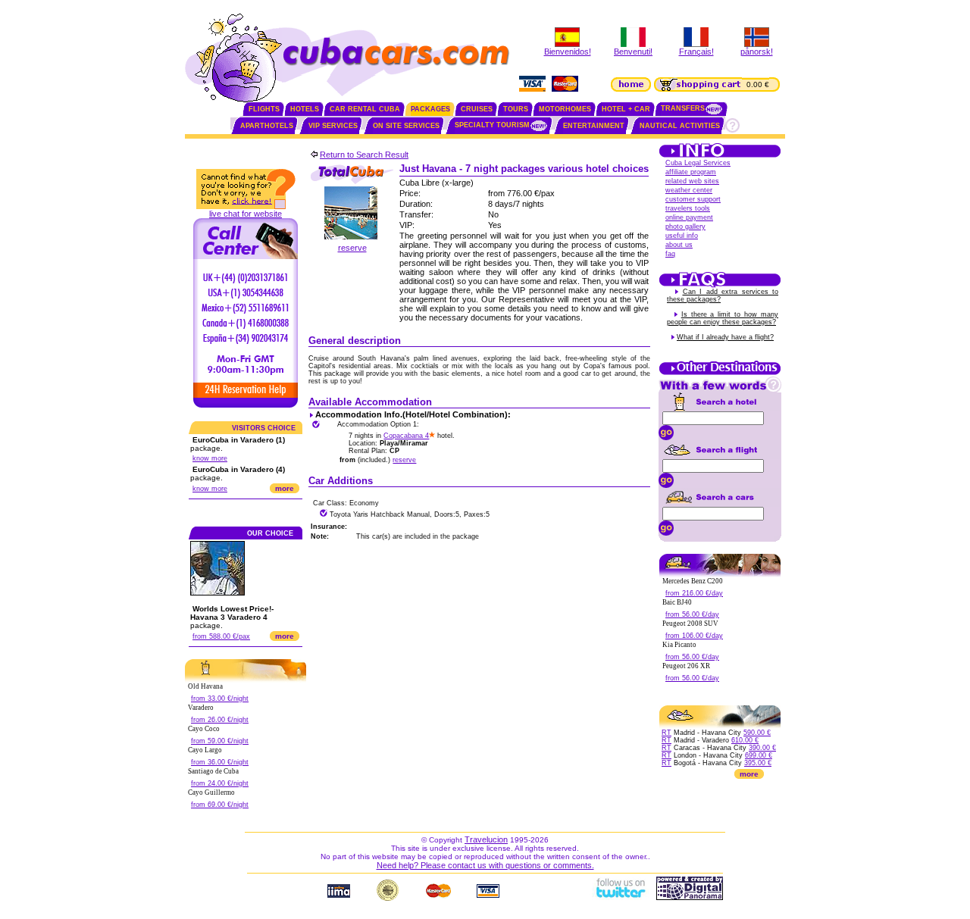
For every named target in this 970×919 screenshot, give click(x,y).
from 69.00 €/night (220, 804)
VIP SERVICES (333, 126)
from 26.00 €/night (220, 720)
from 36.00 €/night (220, 762)
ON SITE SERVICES (406, 126)
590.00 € (757, 732)
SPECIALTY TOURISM (492, 125)
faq (670, 254)
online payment (689, 217)
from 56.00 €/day (692, 614)
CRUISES (477, 109)
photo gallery (685, 226)
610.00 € (745, 740)
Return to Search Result (364, 154)
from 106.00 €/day (694, 635)
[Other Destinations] (720, 373)
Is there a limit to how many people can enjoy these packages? (722, 318)
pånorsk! (756, 51)
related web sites (692, 181)
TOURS (515, 109)
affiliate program (690, 172)
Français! (696, 51)
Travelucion (486, 839)
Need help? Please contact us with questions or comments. (485, 865)
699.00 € (758, 755)
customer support (693, 199)
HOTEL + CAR (626, 109)
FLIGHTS (264, 109)
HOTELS (304, 109)
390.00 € (762, 748)
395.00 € (757, 763)
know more (209, 458)
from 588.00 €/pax (221, 636)
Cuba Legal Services (698, 163)
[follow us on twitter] (620, 897)
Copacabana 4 (406, 435)
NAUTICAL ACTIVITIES (680, 126)
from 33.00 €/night (220, 698)
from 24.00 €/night (220, 783)
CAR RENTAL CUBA (365, 109)
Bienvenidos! (567, 51)
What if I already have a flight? (725, 337)
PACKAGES (430, 109)
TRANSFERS (683, 108)
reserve (352, 247)
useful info (681, 235)
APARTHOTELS (266, 126)
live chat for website (245, 213)
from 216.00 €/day (694, 593)
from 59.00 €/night (220, 741)
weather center (688, 190)
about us (679, 245)
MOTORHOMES (565, 109)
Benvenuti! (633, 51)
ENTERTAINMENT (593, 126)
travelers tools (687, 208)
